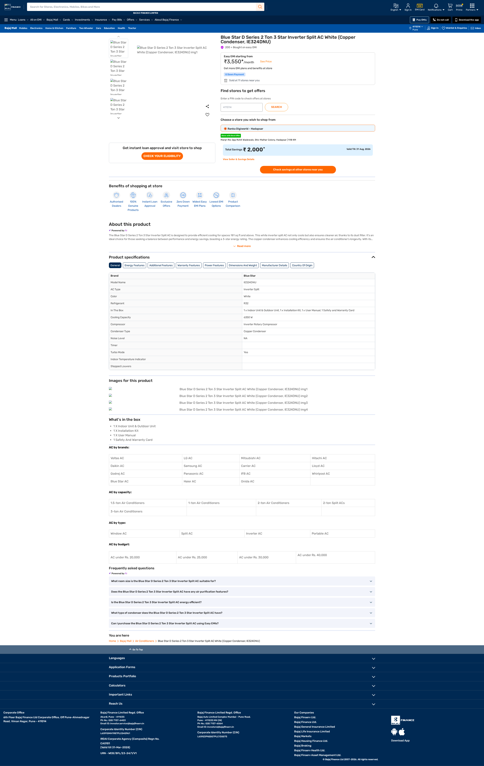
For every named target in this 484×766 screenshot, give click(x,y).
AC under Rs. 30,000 (253, 557)
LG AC (188, 458)
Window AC (119, 533)
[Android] (394, 731)
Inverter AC (254, 533)
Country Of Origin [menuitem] (302, 265)
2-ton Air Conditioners (273, 503)
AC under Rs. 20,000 (125, 557)
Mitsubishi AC (251, 458)
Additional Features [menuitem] (161, 265)
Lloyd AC (318, 466)
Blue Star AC (120, 481)
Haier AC (190, 481)
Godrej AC (118, 473)
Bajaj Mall (125, 641)
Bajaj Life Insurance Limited (312, 731)
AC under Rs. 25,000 (192, 557)
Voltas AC (117, 458)
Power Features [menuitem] (214, 265)
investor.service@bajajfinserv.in (127, 723)
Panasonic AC (193, 473)
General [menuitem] (115, 265)
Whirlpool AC (321, 473)
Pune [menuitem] (415, 29)
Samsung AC (193, 466)
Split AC (187, 533)
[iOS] (402, 731)
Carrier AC (248, 466)
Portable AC (320, 533)
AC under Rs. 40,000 (312, 555)
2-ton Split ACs (334, 503)
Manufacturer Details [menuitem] (274, 265)
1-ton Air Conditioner (203, 503)
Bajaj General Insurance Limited (314, 726)
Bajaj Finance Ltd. (305, 722)
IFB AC (246, 473)
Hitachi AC (319, 458)
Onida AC (247, 481)
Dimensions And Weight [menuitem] (243, 265)
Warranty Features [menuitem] (189, 265)
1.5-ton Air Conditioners (127, 503)
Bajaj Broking (302, 745)
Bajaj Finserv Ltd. (305, 717)
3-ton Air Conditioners (126, 511)
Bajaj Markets (302, 736)
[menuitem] (418, 28)
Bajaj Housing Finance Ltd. (311, 741)
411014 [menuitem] (416, 26)
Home (112, 641)
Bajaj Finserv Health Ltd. (309, 750)
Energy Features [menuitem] (134, 265)
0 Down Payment (234, 74)
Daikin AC (117, 466)
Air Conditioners (144, 641)
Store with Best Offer (230, 136)
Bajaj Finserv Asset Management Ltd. (317, 755)
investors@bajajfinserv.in (220, 727)
